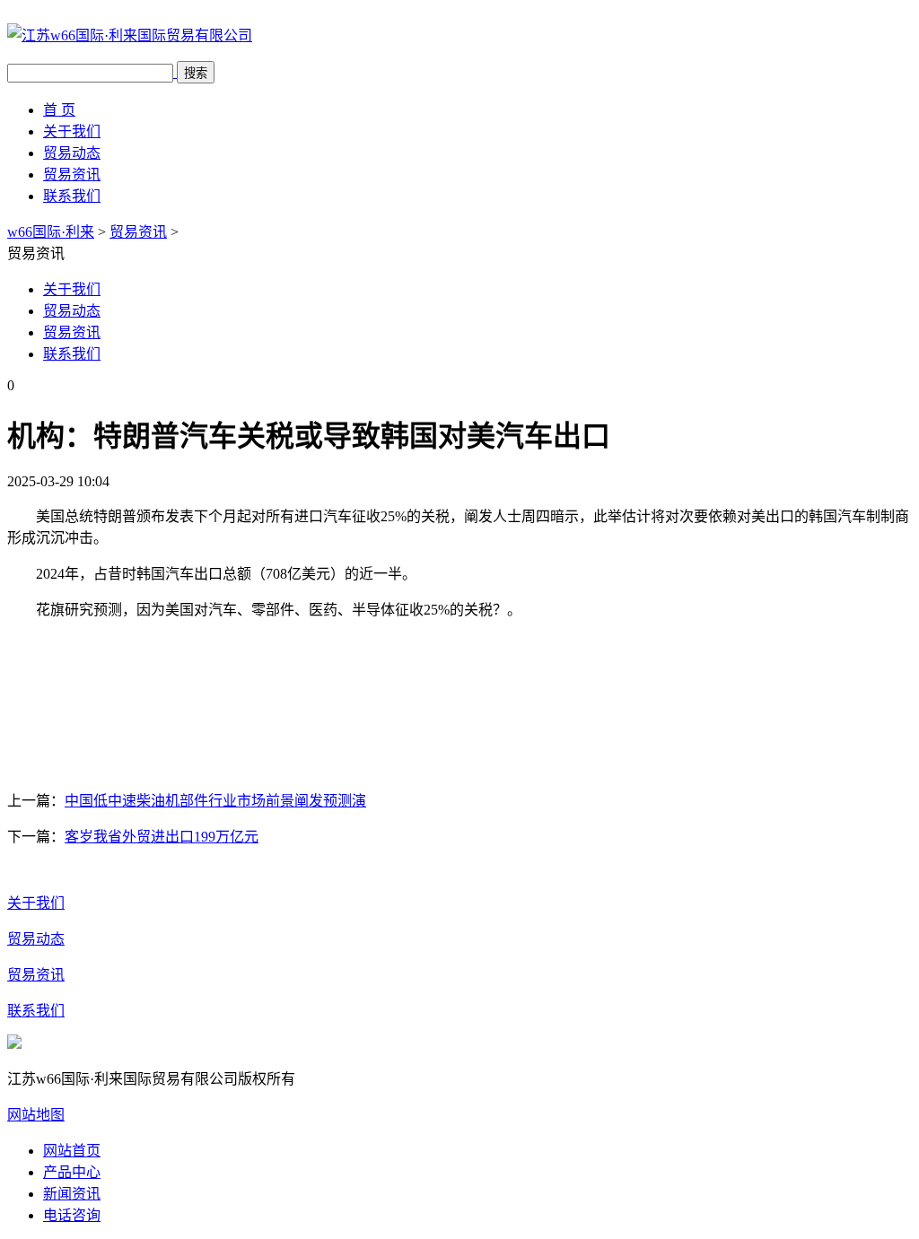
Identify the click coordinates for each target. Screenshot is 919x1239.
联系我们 (72, 196)
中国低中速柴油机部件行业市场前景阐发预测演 (215, 800)
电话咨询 (72, 1215)
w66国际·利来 (50, 232)
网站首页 (72, 1150)
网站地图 (36, 1114)
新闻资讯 (72, 1193)
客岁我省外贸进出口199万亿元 (161, 836)
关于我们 (72, 131)
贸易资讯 (72, 174)
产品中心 (72, 1172)
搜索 (195, 73)
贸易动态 (72, 153)
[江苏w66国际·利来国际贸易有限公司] (129, 35)
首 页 (59, 110)
